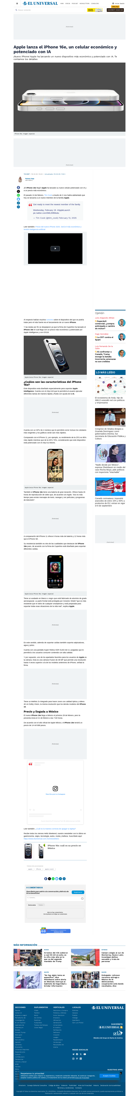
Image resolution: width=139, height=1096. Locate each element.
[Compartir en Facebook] (18, 187)
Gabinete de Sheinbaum (19, 1026)
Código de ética (54, 1085)
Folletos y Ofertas (59, 1013)
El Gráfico (57, 1027)
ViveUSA (56, 1035)
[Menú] (17, 3)
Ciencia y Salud (20, 1062)
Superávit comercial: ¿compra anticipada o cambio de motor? (105, 325)
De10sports (57, 1030)
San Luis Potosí (77, 1022)
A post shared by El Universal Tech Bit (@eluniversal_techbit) (60, 821)
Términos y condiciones (65, 1088)
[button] (115, 10)
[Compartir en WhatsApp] (18, 195)
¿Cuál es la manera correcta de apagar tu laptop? (55, 829)
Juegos (55, 1037)
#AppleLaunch (63, 210)
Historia (96, 1085)
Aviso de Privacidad (85, 1085)
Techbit (27, 174)
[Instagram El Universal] (73, 1059)
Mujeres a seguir (21, 1015)
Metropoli (18, 1035)
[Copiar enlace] (18, 203)
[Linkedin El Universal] (81, 1059)
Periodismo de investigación (20, 1019)
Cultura (17, 1054)
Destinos (37, 1020)
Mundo (17, 1030)
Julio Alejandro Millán (104, 318)
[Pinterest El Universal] (77, 1059)
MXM (62, 3)
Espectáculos (20, 1052)
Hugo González (101, 334)
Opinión (99, 313)
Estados (18, 1037)
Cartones (18, 1044)
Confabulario (19, 1057)
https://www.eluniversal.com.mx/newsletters (41, 839)
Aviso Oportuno (58, 1015)
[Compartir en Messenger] (18, 199)
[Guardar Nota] (18, 206)
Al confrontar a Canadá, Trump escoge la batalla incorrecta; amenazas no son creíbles (105, 356)
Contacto (78, 1088)
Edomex (75, 1010)
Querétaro (76, 1020)
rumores (50, 320)
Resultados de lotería (58, 1046)
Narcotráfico (19, 1040)
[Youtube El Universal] (84, 1054)
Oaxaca (75, 1013)
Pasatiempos (58, 1040)
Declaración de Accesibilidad (110, 1085)
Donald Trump (20, 1032)
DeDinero (56, 1032)
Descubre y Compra (60, 1010)
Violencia (64, 1085)
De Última (37, 1018)
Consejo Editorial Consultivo (37, 1085)
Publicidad (72, 1085)
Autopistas (38, 1022)
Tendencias (19, 1059)
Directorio (22, 1085)
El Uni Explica (20, 1022)
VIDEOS (67, 3)
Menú (17, 1069)
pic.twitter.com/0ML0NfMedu (46, 213)
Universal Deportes (22, 1049)
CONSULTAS (95, 3)
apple (30, 869)
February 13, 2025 (68, 218)
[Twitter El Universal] (81, 1054)
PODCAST (75, 3)
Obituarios (57, 1020)
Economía (18, 1047)
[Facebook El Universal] (77, 1054)
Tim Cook (48, 195)
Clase (36, 1010)
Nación (17, 1010)
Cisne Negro (38, 1027)
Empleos (56, 1018)
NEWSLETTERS (84, 3)
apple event (49, 869)
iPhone (38, 869)
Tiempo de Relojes (41, 1025)
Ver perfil (29, 180)
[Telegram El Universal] (73, 1054)
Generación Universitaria (57, 1024)
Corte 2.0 (18, 1013)
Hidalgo (75, 1018)
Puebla (74, 1015)
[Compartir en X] (18, 191)
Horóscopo (57, 1042)
